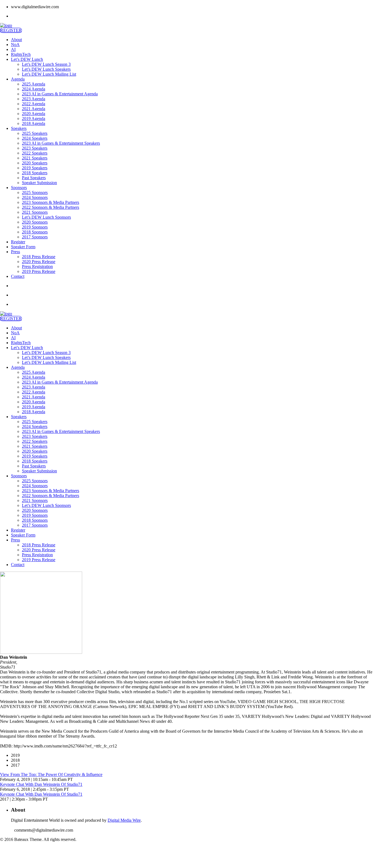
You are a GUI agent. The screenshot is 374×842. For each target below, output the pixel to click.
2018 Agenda (33, 123)
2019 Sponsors (35, 227)
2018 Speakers (34, 172)
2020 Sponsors (35, 222)
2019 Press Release (38, 271)
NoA (15, 44)
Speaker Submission (39, 182)
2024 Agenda (33, 89)
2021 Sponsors (35, 212)
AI (13, 49)
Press (15, 251)
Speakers (19, 128)
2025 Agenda (33, 84)
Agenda (18, 79)
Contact (17, 276)
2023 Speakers (34, 148)
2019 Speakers (34, 167)
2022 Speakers (34, 153)
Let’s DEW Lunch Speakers (46, 69)
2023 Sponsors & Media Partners (50, 202)
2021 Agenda (33, 108)
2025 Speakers (34, 133)
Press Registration (37, 266)
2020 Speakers (34, 163)
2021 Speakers (34, 158)
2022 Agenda (33, 103)
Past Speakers (34, 177)
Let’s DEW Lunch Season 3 (46, 64)
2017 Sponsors (35, 237)
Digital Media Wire (124, 820)
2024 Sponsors (35, 197)
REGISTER (11, 30)
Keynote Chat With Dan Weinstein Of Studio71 (41, 784)
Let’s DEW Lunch (27, 59)
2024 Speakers (34, 138)
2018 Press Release (38, 256)
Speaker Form (23, 246)
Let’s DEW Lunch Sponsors (46, 217)
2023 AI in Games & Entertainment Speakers (61, 143)
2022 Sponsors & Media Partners (50, 207)
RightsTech (21, 54)
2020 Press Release (38, 261)
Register (18, 241)
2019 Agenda (33, 118)
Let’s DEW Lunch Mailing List (49, 74)
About (16, 39)
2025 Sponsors (35, 192)
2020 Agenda (33, 113)
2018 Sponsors (35, 232)
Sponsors (19, 187)
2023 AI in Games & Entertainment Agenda (60, 94)
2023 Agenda (33, 98)
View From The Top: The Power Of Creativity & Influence (51, 774)
